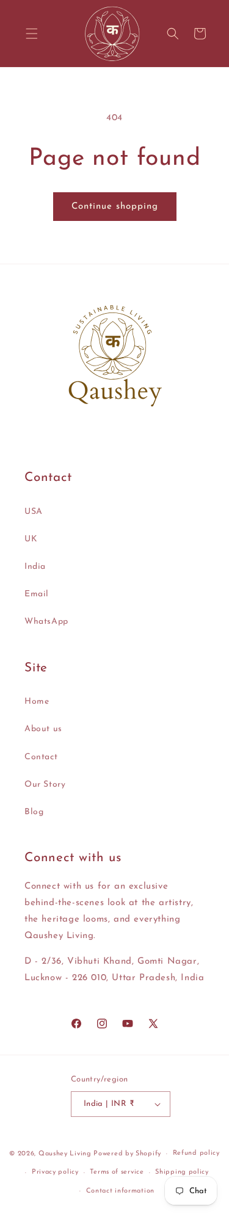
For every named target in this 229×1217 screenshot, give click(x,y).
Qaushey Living (65, 1153)
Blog (33, 812)
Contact (40, 757)
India (35, 566)
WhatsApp (46, 621)
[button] (31, 33)
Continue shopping (114, 206)
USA (33, 511)
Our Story (44, 784)
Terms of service (117, 1172)
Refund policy (196, 1153)
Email (36, 594)
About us (43, 729)
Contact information (120, 1191)
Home (36, 701)
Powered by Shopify (127, 1153)
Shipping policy (182, 1172)
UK (30, 539)
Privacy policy (55, 1172)
